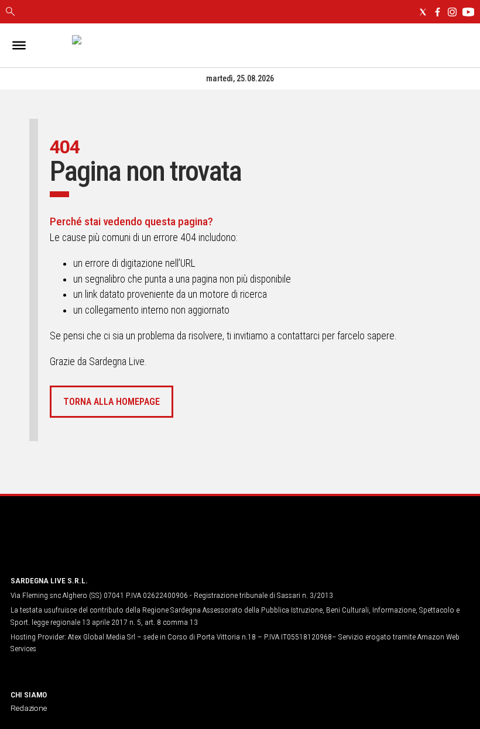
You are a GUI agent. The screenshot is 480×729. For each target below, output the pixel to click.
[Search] (10, 12)
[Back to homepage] (72, 544)
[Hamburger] (19, 45)
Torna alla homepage (111, 401)
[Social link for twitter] (423, 12)
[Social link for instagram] (452, 12)
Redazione (29, 708)
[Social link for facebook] (437, 12)
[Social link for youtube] (468, 12)
